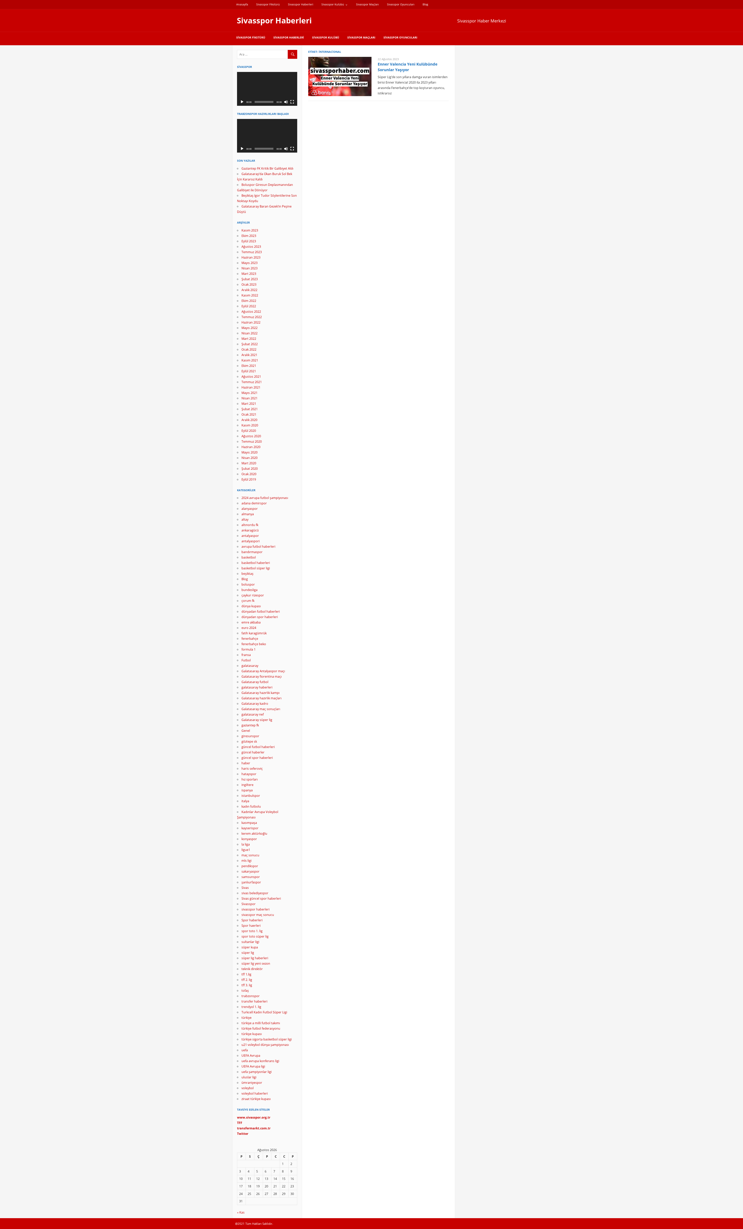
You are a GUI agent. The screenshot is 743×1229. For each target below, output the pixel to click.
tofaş (245, 990)
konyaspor (249, 839)
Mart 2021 (248, 403)
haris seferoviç (252, 768)
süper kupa (249, 947)
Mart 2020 (248, 463)
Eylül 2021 (248, 371)
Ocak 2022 (248, 349)
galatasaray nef (252, 714)
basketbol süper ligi (255, 568)
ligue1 (245, 850)
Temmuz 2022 (251, 317)
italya (245, 801)
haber (245, 763)
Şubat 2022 (249, 344)
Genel (245, 731)
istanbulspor (250, 795)
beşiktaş (247, 573)
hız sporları (249, 779)
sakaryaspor (250, 871)
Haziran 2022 (250, 322)
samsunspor (250, 877)
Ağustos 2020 (251, 436)
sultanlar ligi (250, 942)
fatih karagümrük (254, 633)
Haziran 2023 (250, 257)
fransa (246, 655)
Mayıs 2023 (249, 263)
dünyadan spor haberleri (259, 617)
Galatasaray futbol (254, 682)
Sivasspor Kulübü (332, 4)
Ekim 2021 (248, 366)
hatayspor (248, 774)
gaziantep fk (250, 725)
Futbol (246, 660)
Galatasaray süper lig (256, 720)
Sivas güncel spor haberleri (261, 898)
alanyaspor (249, 508)
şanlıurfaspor (251, 882)
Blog (425, 4)
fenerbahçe (249, 638)
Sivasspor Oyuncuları (400, 4)
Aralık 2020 (249, 420)
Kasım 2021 (249, 360)
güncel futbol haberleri (258, 747)
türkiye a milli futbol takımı (260, 1023)
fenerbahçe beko (253, 644)
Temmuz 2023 (251, 252)
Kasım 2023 (249, 230)
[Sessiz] (286, 102)
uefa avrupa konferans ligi (260, 1061)
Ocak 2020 (248, 474)
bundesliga (249, 590)
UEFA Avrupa (250, 1055)
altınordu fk (249, 525)
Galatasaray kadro (254, 703)
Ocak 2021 (248, 414)
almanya (247, 514)
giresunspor (250, 736)
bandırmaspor (252, 552)
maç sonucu (250, 855)
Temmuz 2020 (251, 441)
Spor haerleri (251, 925)
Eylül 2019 (248, 479)
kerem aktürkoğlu (254, 833)
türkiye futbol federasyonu (260, 1028)
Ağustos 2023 (251, 246)
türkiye (246, 1017)
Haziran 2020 (250, 447)
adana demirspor (254, 503)
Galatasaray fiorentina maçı (261, 676)
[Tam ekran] (292, 102)
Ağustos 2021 (251, 376)
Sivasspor (248, 904)
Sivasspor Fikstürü (268, 4)
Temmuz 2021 (251, 382)
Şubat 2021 (249, 409)
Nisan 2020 (249, 458)
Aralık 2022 (249, 290)
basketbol (248, 557)
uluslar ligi (248, 1077)
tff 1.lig (246, 974)
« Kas (241, 1212)
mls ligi (246, 860)
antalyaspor (250, 536)
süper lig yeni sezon (255, 963)
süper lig (247, 953)
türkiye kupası (251, 1034)
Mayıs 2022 (249, 328)
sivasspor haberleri (255, 909)
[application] (267, 89)
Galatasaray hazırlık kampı (260, 693)
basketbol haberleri (255, 563)
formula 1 (248, 649)
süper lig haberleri (254, 958)
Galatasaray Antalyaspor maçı (263, 671)
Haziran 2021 (250, 387)
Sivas (245, 888)
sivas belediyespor (254, 893)
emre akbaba (251, 622)
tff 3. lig (246, 985)
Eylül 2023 (248, 241)
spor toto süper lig (255, 936)
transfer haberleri (254, 1001)
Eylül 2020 (248, 431)
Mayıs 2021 (249, 393)
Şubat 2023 (249, 279)
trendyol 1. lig (251, 1007)
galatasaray (249, 666)
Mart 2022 (248, 339)
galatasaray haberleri (256, 687)
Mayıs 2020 (249, 452)
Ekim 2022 (248, 301)
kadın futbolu (251, 806)
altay (244, 519)
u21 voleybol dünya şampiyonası (265, 1045)
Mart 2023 (248, 274)
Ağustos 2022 (251, 311)
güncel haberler (253, 752)
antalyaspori (250, 541)
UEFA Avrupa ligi (253, 1066)
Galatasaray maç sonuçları (260, 709)
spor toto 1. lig (252, 931)
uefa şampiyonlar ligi (256, 1072)
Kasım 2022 (249, 295)
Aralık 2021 (249, 355)
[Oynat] (242, 102)
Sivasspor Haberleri (300, 4)
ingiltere (247, 785)
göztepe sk (249, 741)
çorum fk (247, 601)
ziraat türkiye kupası (256, 1099)
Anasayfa (242, 4)
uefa (244, 1050)
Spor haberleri (252, 920)
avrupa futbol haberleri (258, 546)
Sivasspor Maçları (367, 4)
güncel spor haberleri (257, 758)
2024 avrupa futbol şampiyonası (264, 498)
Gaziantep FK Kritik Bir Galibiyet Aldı (267, 168)
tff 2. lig (246, 980)
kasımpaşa (249, 823)
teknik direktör (252, 969)
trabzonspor (250, 996)
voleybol (247, 1088)
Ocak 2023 (248, 284)
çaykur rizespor (252, 595)
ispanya (247, 790)
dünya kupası (251, 606)
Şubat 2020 (249, 468)
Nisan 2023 (249, 268)
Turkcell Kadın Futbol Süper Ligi (264, 1012)
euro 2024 (248, 628)
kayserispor (250, 828)
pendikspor (249, 866)
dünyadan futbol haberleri (260, 611)
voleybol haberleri (254, 1093)
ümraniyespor (251, 1082)
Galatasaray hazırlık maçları (261, 698)
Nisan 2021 (249, 398)
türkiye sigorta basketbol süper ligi (266, 1039)
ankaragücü (250, 530)
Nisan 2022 (249, 333)
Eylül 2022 (248, 306)
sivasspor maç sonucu (257, 915)
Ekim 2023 (248, 236)
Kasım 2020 (249, 425)
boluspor (248, 584)
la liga (245, 844)
